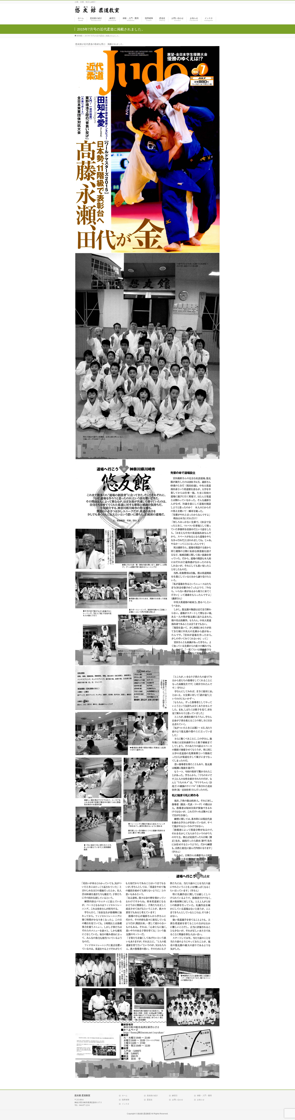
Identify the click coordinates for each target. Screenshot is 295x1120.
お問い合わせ (177, 1100)
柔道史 (149, 1100)
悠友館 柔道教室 (144, 1114)
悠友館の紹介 (152, 1095)
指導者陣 (125, 1100)
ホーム (124, 1095)
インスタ (125, 1104)
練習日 (174, 1095)
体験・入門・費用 (204, 1095)
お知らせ (200, 1100)
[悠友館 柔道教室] (97, 11)
